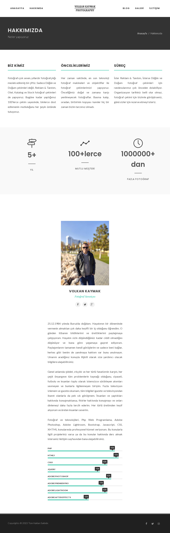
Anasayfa (142, 33)
